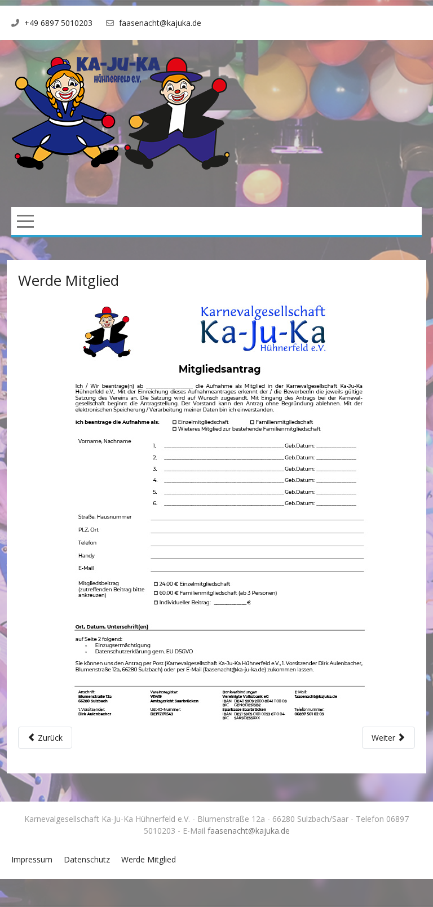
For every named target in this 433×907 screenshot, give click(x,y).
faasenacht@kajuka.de (160, 22)
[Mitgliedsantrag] (216, 514)
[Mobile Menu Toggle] (25, 221)
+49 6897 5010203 (58, 22)
